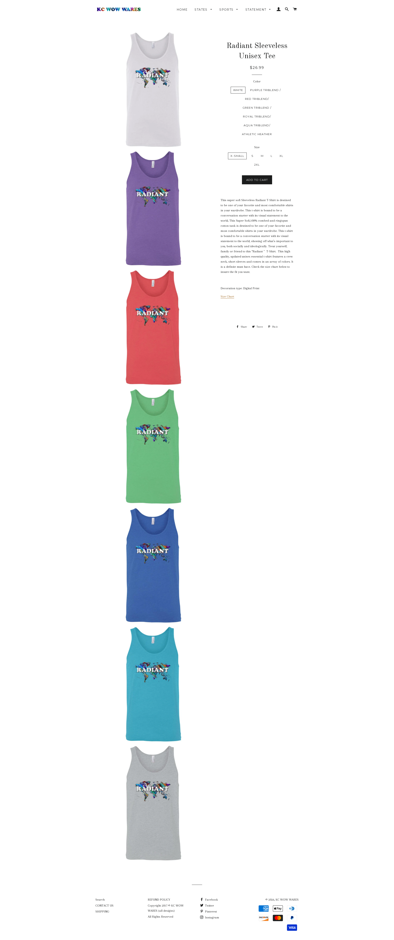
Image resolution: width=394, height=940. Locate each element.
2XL (257, 164)
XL (281, 155)
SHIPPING (102, 911)
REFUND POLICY (159, 899)
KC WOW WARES (287, 899)
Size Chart (227, 296)
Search (100, 899)
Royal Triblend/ (257, 116)
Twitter (209, 905)
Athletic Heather (257, 134)
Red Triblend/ (257, 98)
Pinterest (210, 911)
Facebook (211, 899)
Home (182, 9)
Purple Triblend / (265, 90)
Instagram (211, 917)
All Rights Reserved (160, 916)
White (238, 90)
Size (257, 147)
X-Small (237, 155)
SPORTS (227, 9)
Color (257, 81)
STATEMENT (256, 9)
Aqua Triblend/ (257, 125)
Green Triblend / (257, 107)
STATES (201, 9)
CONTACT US (104, 905)
